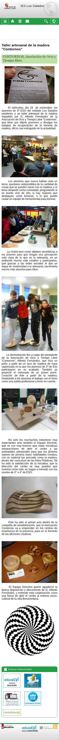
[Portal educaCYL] (12, 688)
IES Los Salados (32, 6)
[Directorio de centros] (33, 688)
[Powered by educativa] (8, 726)
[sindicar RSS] (55, 727)
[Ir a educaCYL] (29, 731)
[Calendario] (33, 706)
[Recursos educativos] (12, 706)
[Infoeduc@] (12, 716)
